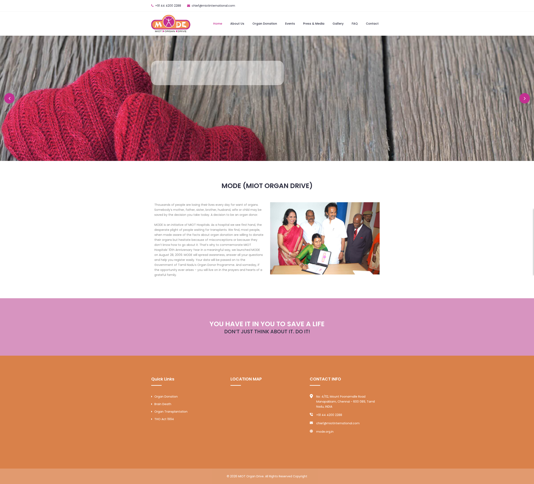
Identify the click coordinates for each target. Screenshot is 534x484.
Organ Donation (264, 23)
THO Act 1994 (164, 419)
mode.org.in (325, 432)
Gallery (338, 23)
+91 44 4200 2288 (329, 415)
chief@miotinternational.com (213, 6)
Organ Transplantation (171, 411)
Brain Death (162, 404)
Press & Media (313, 23)
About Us (237, 23)
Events (290, 23)
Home (217, 23)
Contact (372, 23)
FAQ (355, 23)
